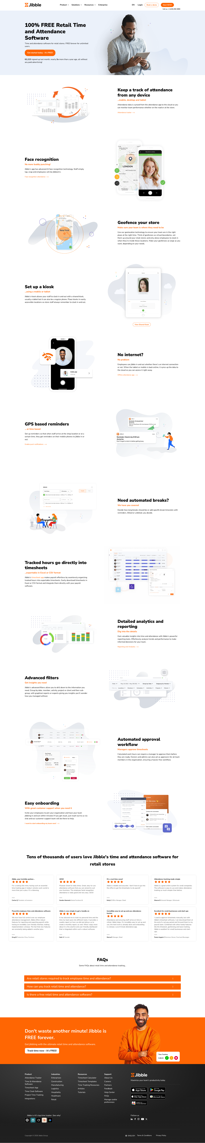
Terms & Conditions (144, 1135)
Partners (108, 1085)
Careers (107, 1081)
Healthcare (56, 1096)
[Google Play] (157, 1089)
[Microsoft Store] (157, 1096)
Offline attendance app (126, 375)
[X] (146, 1119)
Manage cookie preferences (110, 1100)
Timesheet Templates (87, 1081)
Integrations (30, 1098)
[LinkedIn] (132, 1119)
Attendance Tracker (33, 1078)
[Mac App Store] (139, 1096)
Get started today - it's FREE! (40, 52)
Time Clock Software (34, 1091)
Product (63, 5)
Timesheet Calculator (87, 1078)
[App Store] (139, 1089)
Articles (81, 1088)
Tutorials (81, 1092)
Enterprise (102, 5)
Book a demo (152, 5)
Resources (89, 5)
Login (140, 5)
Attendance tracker (124, 112)
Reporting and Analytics (126, 647)
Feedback (108, 1088)
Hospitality (56, 1092)
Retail (53, 1099)
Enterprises (56, 1078)
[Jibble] (33, 5)
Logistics (55, 1088)
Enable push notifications (34, 444)
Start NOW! (167, 5)
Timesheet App (31, 1087)
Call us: (171, 9)
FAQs (106, 1096)
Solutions (76, 5)
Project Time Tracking (34, 1095)
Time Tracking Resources (88, 1085)
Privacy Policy (161, 1135)
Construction (56, 1081)
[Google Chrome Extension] (139, 1103)
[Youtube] (142, 1119)
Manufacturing (57, 1085)
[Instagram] (138, 1119)
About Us (108, 1078)
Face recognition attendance (35, 177)
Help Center (109, 1092)
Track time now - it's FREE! (42, 1050)
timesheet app (38, 577)
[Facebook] (135, 1119)
